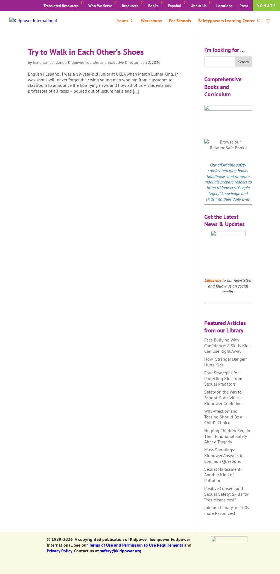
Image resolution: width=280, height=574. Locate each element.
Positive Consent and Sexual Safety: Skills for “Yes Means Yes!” (226, 494)
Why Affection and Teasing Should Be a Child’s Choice (223, 416)
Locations (224, 5)
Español (174, 5)
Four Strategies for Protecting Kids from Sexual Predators (223, 378)
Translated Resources (60, 5)
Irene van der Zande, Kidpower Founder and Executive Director (85, 62)
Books (153, 5)
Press (244, 5)
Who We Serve (100, 5)
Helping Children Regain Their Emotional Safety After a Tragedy (227, 436)
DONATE (266, 5)
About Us (198, 5)
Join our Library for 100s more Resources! (226, 510)
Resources (130, 5)
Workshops (151, 21)
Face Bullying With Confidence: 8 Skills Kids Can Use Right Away (227, 345)
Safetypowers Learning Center (226, 21)
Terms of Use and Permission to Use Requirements (136, 545)
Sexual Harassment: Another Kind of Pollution (222, 474)
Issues (122, 21)
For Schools (180, 21)
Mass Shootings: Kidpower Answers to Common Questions (224, 455)
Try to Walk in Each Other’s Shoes (86, 51)
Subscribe (213, 280)
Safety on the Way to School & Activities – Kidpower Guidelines (223, 397)
